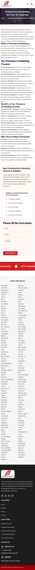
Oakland (3, 336)
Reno (19, 372)
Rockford (21, 304)
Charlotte (21, 404)
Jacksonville (4, 427)
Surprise (3, 315)
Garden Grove (5, 388)
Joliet (20, 301)
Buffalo (20, 397)
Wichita (20, 313)
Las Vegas (21, 368)
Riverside (3, 343)
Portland (20, 436)
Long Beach (4, 333)
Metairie (20, 333)
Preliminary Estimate (14, 199)
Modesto (4, 361)
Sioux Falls (21, 455)
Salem (20, 439)
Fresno (3, 329)
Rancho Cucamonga (7, 379)
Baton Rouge (22, 329)
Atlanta (3, 457)
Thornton (4, 420)
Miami (3, 429)
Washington (4, 425)
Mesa (2, 299)
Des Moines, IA (22, 311)
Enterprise (21, 384)
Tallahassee (4, 445)
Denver (3, 409)
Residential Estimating (7, 527)
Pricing (3, 511)
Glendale (3, 308)
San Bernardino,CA (6, 363)
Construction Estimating (15, 203)
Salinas (3, 395)
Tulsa (19, 434)
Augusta (3, 459)
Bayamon (21, 450)
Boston (20, 338)
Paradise (20, 377)
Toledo (20, 427)
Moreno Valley (5, 356)
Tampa (3, 432)
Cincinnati (21, 425)
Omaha (20, 363)
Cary (19, 418)
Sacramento (4, 331)
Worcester (21, 340)
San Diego (4, 322)
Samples (3, 508)
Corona (3, 386)
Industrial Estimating (7, 538)
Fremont (3, 354)
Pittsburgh (21, 445)
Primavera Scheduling (14, 211)
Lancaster (4, 393)
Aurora (3, 413)
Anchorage (4, 292)
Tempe (3, 311)
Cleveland (21, 423)
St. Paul (20, 352)
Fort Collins (4, 416)
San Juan (21, 448)
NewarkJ (20, 386)
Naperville (21, 299)
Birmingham (4, 285)
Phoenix (3, 295)
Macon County (22, 288)
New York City (22, 395)
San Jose (4, 324)
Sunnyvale (4, 400)
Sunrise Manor (22, 381)
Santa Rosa (4, 381)
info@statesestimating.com (9, 553)
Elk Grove (4, 377)
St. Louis (20, 359)
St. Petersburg (5, 436)
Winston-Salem (22, 413)
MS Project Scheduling (15, 215)
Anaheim (3, 340)
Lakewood (4, 418)
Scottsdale (4, 304)
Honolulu (20, 290)
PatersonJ (21, 391)
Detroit (20, 345)
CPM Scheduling (13, 207)
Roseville (3, 407)
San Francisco (5, 327)
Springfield (21, 343)
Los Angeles (4, 320)
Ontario (3, 375)
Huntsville (4, 288)
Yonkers (20, 402)
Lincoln (20, 365)
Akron (20, 429)
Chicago (20, 295)
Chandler (3, 301)
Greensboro (21, 409)
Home (3, 18)
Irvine (2, 349)
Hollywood (4, 452)
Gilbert (3, 306)
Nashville (21, 457)
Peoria (3, 313)
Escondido (4, 402)
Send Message (10, 253)
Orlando (3, 434)
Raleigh (20, 407)
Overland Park (22, 315)
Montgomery (5, 290)
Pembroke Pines (6, 450)
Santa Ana (4, 345)
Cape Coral (4, 443)
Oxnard (3, 368)
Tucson (3, 297)
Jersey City (21, 388)
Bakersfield (4, 338)
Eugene (20, 441)
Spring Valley (22, 379)
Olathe (20, 320)
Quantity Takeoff (6, 523)
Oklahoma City (22, 432)
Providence (21, 452)
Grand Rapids (22, 347)
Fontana (3, 359)
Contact (3, 515)
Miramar (3, 455)
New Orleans (22, 327)
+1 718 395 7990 (6, 550)
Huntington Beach (6, 370)
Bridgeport (4, 423)
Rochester (21, 400)
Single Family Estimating (8, 531)
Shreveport (21, 331)
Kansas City (21, 317)
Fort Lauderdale (6, 448)
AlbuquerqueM (22, 393)
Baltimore (21, 336)
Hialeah (3, 439)
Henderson (21, 370)
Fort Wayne (21, 308)
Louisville (21, 322)
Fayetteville (21, 416)
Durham (20, 411)
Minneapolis (21, 349)
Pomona (3, 404)
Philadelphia (21, 443)
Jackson (20, 354)
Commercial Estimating (8, 534)
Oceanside (4, 384)
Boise (19, 292)
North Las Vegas (23, 375)
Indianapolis (21, 306)
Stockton (4, 347)
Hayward (3, 391)
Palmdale (4, 397)
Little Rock (4, 317)
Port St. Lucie (5, 441)
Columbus (21, 285)
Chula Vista (4, 352)
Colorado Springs (6, 411)
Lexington (21, 324)
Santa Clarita (5, 365)
